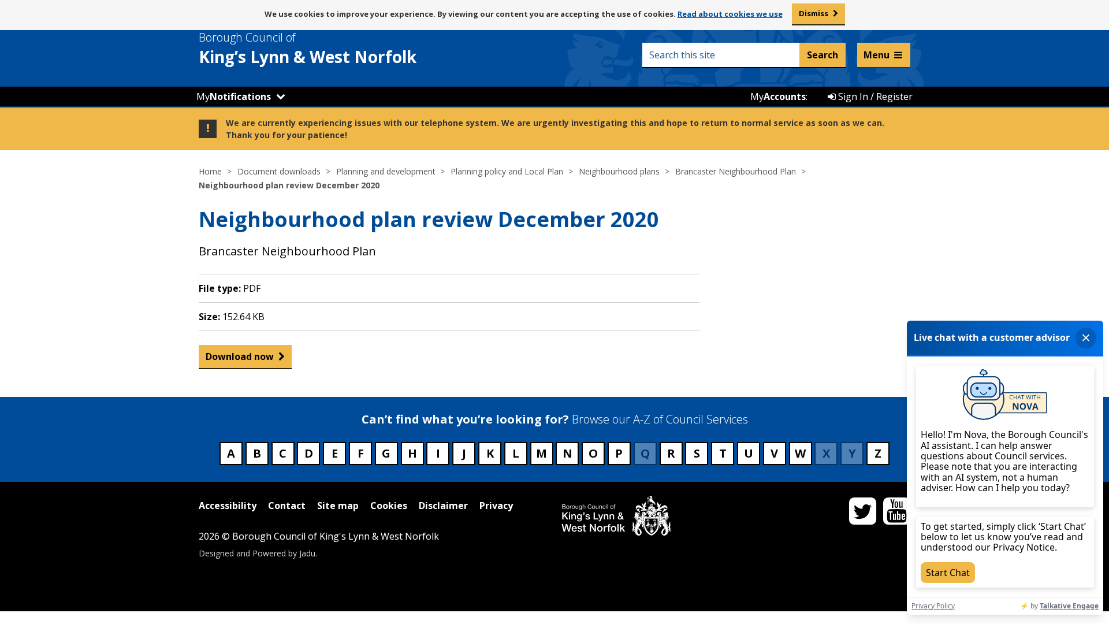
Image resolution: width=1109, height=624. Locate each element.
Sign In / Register (874, 96)
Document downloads (279, 171)
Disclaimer (443, 505)
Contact (287, 505)
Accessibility (227, 505)
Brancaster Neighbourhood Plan (735, 171)
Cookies (388, 505)
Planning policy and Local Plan (507, 171)
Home (210, 171)
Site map (338, 505)
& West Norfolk (307, 48)
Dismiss (813, 13)
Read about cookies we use (730, 14)
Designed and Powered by (257, 553)
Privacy (496, 505)
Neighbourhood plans (619, 171)
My (233, 96)
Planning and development (386, 171)
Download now (240, 356)
